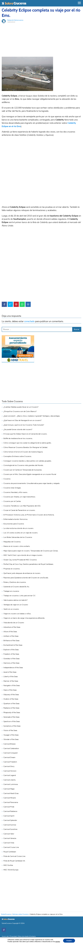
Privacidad (13, 936)
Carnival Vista (8, 843)
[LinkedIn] (28, 304)
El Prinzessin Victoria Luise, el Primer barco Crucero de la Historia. (28, 515)
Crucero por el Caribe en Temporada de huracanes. (22, 470)
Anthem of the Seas (10, 636)
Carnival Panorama (10, 802)
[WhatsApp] (22, 304)
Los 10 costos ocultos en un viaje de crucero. (20, 533)
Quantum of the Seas (11, 703)
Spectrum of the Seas (11, 721)
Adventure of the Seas (11, 627)
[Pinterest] (16, 304)
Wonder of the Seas (11, 739)
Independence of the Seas (13, 667)
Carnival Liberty (9, 780)
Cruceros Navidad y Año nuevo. (15, 492)
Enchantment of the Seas (12, 645)
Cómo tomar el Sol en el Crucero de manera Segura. (23, 452)
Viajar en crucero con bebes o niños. (17, 613)
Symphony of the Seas (12, 726)
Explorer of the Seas (11, 649)
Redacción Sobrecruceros (15, 20)
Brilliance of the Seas (11, 640)
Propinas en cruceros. (11, 569)
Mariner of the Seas (10, 681)
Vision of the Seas (10, 730)
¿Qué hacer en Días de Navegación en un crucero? (22, 420)
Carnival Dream (9, 757)
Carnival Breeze (9, 744)
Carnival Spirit (8, 816)
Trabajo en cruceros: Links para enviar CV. (19, 595)
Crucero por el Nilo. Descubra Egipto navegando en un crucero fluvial (29, 474)
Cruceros (6, 479)
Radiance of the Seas (11, 708)
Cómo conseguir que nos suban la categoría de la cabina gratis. (27, 443)
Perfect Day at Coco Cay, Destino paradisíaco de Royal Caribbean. (28, 564)
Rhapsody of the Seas (11, 712)
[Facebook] (4, 304)
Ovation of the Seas (10, 699)
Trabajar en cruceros (11, 591)
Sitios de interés (23, 936)
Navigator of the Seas (11, 685)
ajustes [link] (57, 942)
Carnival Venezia (9, 838)
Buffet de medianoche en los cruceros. (18, 438)
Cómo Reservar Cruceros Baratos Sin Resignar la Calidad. (25, 447)
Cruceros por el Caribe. (12, 501)
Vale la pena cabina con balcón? (15, 600)
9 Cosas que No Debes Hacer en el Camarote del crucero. (25, 434)
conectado (29, 321)
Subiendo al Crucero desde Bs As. (16, 586)
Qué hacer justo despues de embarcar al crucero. (22, 573)
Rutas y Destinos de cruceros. (14, 582)
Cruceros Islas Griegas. (12, 488)
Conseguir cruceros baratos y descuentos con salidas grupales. (27, 461)
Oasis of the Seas (10, 690)
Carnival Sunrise (9, 825)
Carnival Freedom (10, 762)
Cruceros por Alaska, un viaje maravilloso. (19, 497)
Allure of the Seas (10, 631)
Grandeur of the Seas (11, 658)
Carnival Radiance (10, 811)
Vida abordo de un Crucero (13, 622)
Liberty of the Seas (10, 676)
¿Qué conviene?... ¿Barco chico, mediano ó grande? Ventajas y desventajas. (31, 416)
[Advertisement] (41, 40)
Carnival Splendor (10, 820)
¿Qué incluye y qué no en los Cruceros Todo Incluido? (23, 425)
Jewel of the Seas (9, 672)
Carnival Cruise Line (11, 847)
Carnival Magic (9, 789)
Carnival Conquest (10, 753)
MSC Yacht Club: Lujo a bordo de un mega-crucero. (23, 555)
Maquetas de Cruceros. (12, 542)
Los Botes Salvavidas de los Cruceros (17, 537)
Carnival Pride (8, 807)
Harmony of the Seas (11, 663)
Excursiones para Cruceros (13, 524)
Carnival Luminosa (10, 784)
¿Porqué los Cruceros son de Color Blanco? (20, 411)
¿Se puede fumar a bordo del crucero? (17, 429)
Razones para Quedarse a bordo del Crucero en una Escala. (25, 578)
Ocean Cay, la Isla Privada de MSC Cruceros (20, 560)
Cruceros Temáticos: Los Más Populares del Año (22, 506)
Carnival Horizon (9, 771)
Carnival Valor (8, 834)
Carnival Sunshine (10, 829)
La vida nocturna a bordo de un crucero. (18, 528)
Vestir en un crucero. (11, 609)
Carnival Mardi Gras (11, 793)
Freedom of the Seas (11, 654)
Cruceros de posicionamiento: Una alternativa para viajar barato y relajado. (31, 483)
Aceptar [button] (69, 941)
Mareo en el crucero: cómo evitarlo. (16, 546)
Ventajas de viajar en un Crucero (15, 605)
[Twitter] (10, 304)
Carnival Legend (9, 775)
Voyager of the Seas (11, 735)
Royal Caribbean (9, 852)
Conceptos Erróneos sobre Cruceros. (17, 456)
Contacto (33, 936)
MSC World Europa (10, 870)
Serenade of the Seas (11, 717)
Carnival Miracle (9, 798)
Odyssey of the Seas (11, 694)
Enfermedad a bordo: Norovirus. (15, 519)
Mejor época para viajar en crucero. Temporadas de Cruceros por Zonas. (30, 551)
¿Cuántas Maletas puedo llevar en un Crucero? (20, 407)
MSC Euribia (8, 865)
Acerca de (5, 936)
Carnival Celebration (11, 748)
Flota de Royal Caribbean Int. (14, 861)
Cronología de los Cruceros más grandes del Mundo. (23, 465)
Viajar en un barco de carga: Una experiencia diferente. (24, 618)
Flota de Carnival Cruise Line (14, 856)
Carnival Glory (8, 766)
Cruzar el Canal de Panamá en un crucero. (19, 510)
